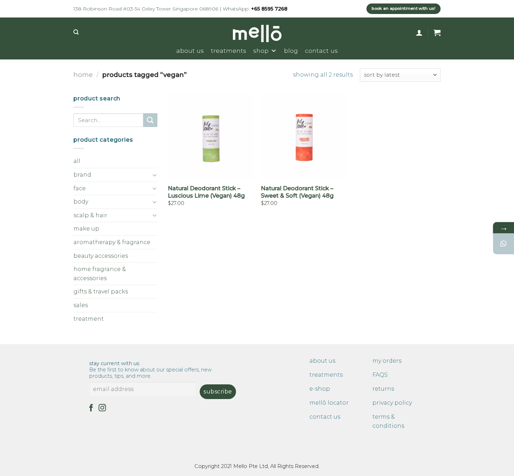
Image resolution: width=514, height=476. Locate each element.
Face (79, 188)
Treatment (88, 318)
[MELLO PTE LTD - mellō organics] (257, 33)
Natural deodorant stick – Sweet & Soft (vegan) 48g (297, 192)
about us (190, 50)
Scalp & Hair (90, 215)
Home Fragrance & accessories (99, 274)
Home (83, 75)
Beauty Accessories (100, 256)
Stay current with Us (150, 369)
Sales (80, 305)
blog (291, 50)
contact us (321, 50)
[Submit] (150, 120)
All (76, 161)
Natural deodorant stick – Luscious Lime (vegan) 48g (206, 192)
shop (261, 50)
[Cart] (437, 32)
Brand (82, 174)
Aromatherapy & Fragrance (111, 242)
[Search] (76, 32)
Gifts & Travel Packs (100, 291)
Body (80, 201)
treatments (228, 50)
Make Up (86, 228)
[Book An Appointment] (503, 243)
